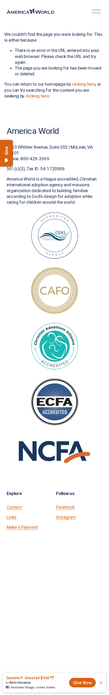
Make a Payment (22, 527)
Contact (14, 507)
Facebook (65, 507)
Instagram (66, 517)
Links (11, 517)
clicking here (84, 84)
